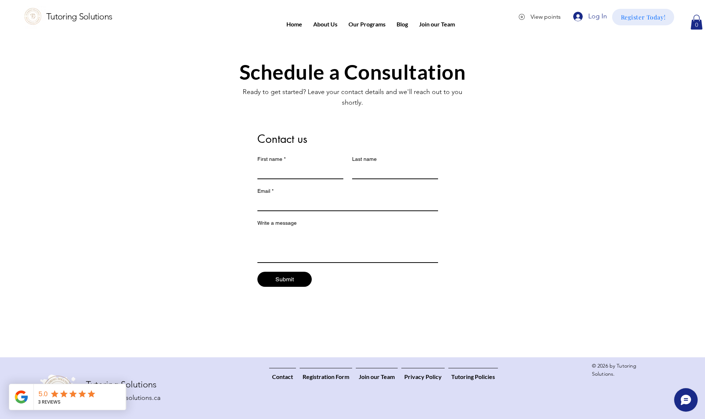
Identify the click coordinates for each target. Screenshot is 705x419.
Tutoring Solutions (79, 16)
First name (271, 159)
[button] (696, 22)
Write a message (277, 223)
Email (265, 191)
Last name (364, 159)
